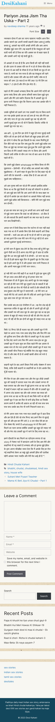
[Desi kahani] (14, 3)
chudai (20, 468)
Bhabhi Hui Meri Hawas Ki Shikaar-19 (24, 625)
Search (7, 590)
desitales (9, 681)
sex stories (10, 667)
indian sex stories (13, 672)
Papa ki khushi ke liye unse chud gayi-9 (25, 620)
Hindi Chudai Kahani (19, 464)
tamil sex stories (12, 677)
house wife (16, 472)
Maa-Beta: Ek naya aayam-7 (19, 642)
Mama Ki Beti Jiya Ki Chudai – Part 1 (27, 480)
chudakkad (31, 468)
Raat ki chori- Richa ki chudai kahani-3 (24, 638)
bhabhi (11, 468)
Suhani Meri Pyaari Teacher (22, 476)
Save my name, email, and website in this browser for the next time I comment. (27, 562)
